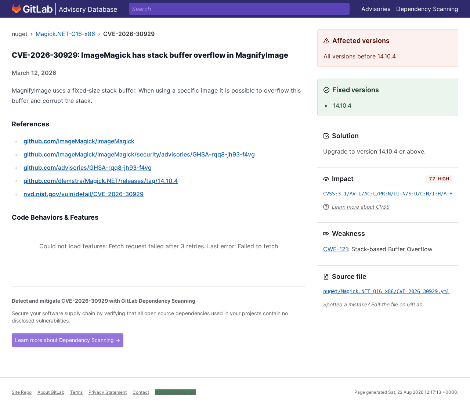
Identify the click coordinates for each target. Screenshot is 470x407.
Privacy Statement (107, 392)
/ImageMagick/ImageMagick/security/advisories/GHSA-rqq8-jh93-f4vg (139, 154)
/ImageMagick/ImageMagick (79, 141)
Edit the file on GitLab (397, 304)
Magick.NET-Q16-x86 (65, 33)
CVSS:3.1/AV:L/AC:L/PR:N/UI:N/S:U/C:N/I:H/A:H (387, 194)
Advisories (375, 8)
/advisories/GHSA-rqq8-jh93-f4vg (88, 167)
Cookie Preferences (175, 392)
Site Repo (22, 392)
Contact (141, 392)
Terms (76, 392)
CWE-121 (335, 249)
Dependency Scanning (427, 8)
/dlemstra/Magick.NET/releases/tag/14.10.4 (101, 180)
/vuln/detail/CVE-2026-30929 (84, 194)
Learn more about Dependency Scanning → (67, 340)
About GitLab (50, 392)
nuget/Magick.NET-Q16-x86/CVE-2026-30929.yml (386, 291)
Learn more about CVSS (361, 207)
